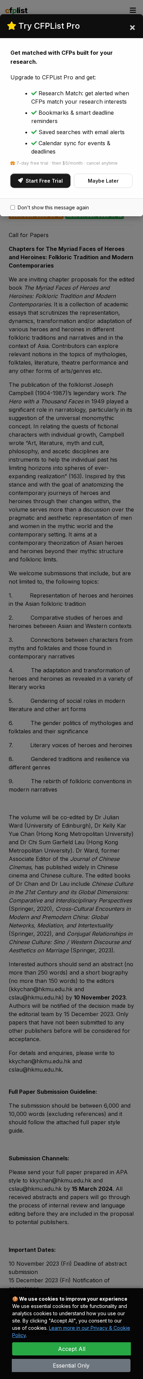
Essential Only (71, 1365)
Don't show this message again (53, 207)
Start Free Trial (44, 181)
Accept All (71, 1348)
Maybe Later (103, 181)
